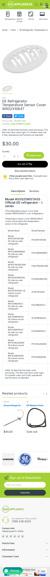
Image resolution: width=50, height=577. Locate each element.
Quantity (6, 151)
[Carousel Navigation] (45, 394)
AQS (4, 98)
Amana (6, 402)
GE (27, 402)
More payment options (25, 170)
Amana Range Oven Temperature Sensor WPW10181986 (13, 405)
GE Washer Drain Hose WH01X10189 (35, 405)
